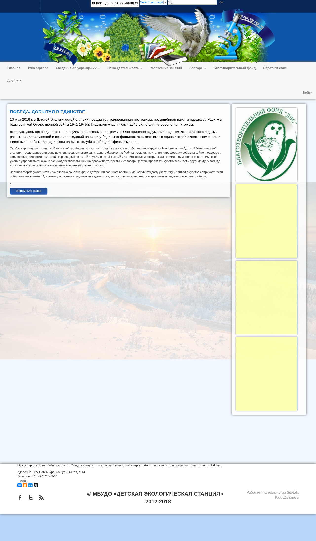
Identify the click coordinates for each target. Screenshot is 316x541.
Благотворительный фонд (235, 68)
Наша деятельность (123, 68)
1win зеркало (38, 68)
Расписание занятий (166, 68)
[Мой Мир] (30, 485)
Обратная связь (275, 68)
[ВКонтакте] (19, 485)
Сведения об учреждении (77, 68)
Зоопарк (196, 68)
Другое (13, 80)
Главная (13, 68)
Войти (307, 92)
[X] (36, 485)
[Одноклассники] (25, 485)
